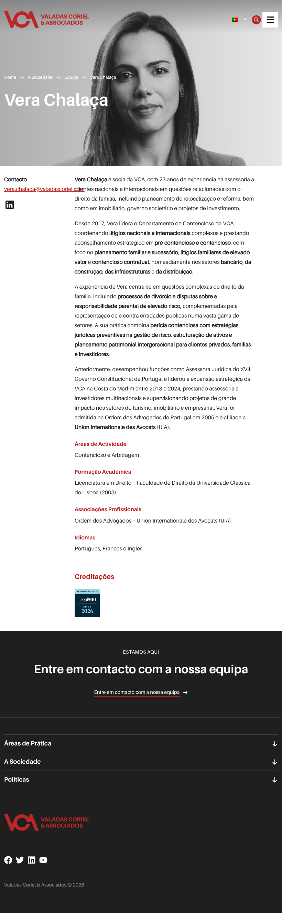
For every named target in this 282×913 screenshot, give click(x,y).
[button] (270, 20)
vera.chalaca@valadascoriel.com (44, 188)
